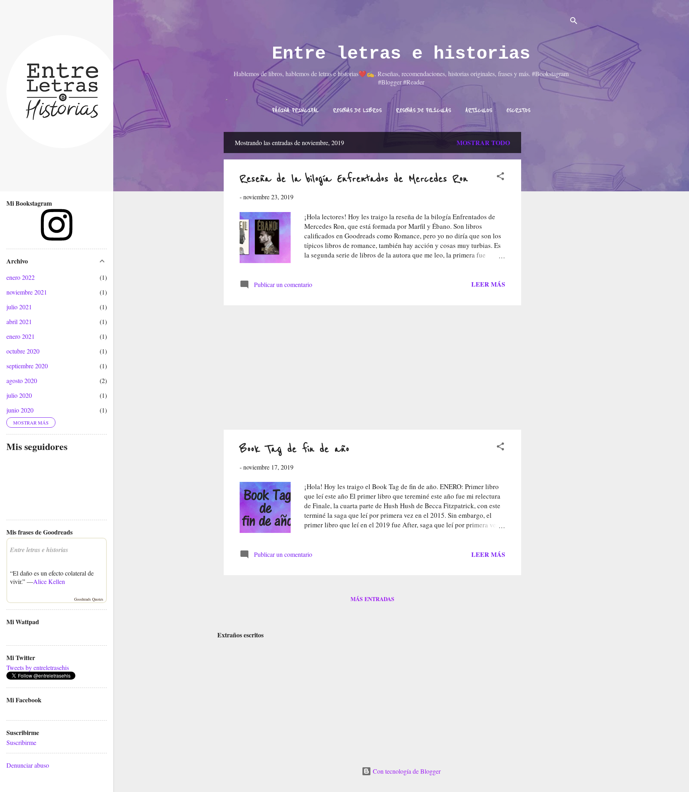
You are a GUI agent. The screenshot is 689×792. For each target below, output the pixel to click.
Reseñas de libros (357, 110)
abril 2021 (19, 321)
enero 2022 (20, 277)
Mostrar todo (483, 142)
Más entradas (372, 599)
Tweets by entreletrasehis (37, 667)
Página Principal (295, 110)
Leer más (488, 284)
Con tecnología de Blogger (406, 771)
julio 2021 (19, 307)
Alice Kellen (49, 581)
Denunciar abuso (27, 765)
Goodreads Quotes (88, 599)
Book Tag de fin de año (294, 449)
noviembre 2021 (26, 292)
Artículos (478, 110)
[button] (500, 177)
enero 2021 (20, 336)
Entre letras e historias (401, 54)
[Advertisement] (553, 251)
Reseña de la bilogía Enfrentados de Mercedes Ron (354, 178)
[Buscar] (574, 22)
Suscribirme (21, 742)
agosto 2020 (21, 380)
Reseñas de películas (423, 110)
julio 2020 (19, 395)
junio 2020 (19, 410)
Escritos (518, 110)
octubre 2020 (22, 351)
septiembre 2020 (27, 366)
